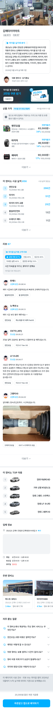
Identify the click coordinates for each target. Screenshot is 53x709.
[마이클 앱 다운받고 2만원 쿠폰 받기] (26, 95)
